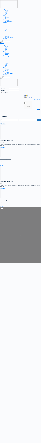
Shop (3, 19)
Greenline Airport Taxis (5, 159)
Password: (3, 90)
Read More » (2, 147)
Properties (6, 10)
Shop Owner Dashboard (9, 21)
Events (6, 12)
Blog (5, 16)
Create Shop (7, 20)
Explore (4, 9)
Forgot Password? (37, 99)
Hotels (6, 13)
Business (6, 11)
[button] (20, 24)
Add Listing (5, 22)
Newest (2, 123)
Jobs (5, 14)
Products (6, 18)
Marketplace (7, 17)
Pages (4, 15)
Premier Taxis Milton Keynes (6, 140)
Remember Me (5, 92)
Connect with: (37, 93)
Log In (38, 109)
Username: (3, 88)
